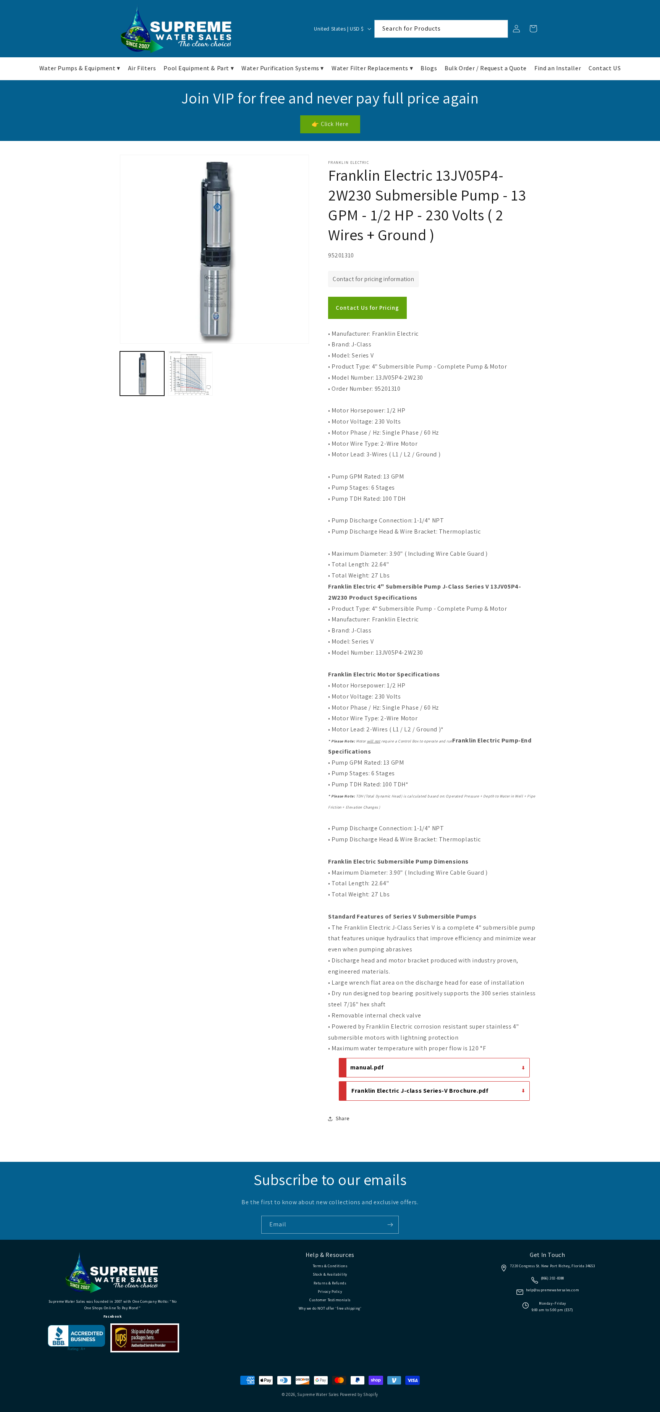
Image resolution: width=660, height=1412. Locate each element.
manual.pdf (367, 1067)
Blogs (429, 68)
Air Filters (142, 68)
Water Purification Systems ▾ (282, 68)
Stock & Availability (330, 1274)
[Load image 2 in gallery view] (190, 373)
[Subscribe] (390, 1225)
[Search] (499, 28)
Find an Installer (557, 68)
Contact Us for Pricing (367, 307)
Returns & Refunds (330, 1283)
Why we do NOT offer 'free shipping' (330, 1308)
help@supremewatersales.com (552, 1289)
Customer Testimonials (330, 1299)
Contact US (605, 68)
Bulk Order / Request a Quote (486, 68)
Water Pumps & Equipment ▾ (79, 68)
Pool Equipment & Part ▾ (198, 68)
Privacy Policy (330, 1291)
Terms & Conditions (330, 1265)
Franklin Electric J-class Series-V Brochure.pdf (419, 1091)
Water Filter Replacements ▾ (372, 68)
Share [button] (342, 1118)
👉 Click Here (330, 124)
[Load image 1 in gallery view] (142, 373)
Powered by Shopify (359, 1394)
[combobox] (441, 28)
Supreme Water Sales (317, 1394)
